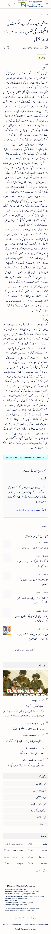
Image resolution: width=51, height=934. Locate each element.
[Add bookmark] (8, 47)
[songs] (34, 700)
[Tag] (38, 542)
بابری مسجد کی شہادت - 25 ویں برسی (35, 547)
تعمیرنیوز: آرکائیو (41, 817)
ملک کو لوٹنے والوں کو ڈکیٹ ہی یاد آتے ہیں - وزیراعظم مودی (32, 563)
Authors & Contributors (12, 910)
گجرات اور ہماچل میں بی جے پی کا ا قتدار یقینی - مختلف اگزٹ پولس (32, 599)
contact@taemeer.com (26, 509)
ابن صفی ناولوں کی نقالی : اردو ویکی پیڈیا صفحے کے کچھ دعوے (23, 740)
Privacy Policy (31, 910)
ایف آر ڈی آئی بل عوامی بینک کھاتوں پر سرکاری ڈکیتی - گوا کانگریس (31, 618)
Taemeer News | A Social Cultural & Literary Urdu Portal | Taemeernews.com (28, 926)
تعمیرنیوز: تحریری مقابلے (38, 803)
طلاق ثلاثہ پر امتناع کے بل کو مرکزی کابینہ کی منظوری (33, 581)
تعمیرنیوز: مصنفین (41, 797)
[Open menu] (47, 4)
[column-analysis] (29, 735)
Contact (22, 910)
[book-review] (31, 747)
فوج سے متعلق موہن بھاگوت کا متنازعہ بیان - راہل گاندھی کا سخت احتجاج (32, 636)
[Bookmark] (4, 4)
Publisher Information (21, 908)
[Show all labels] (42, 870)
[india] (44, 526)
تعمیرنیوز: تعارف (41, 783)
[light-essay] (31, 723)
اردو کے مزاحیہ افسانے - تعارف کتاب (31, 752)
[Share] (4, 47)
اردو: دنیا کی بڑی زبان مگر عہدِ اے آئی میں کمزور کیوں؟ (26, 765)
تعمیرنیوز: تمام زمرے (39, 790)
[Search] (14, 4)
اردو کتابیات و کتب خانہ (38, 810)
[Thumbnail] (7, 544)
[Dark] (9, 4)
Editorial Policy (9, 908)
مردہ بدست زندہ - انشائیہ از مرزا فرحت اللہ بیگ (28, 728)
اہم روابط (43, 823)
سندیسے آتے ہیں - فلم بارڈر (35, 705)
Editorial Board (34, 908)
